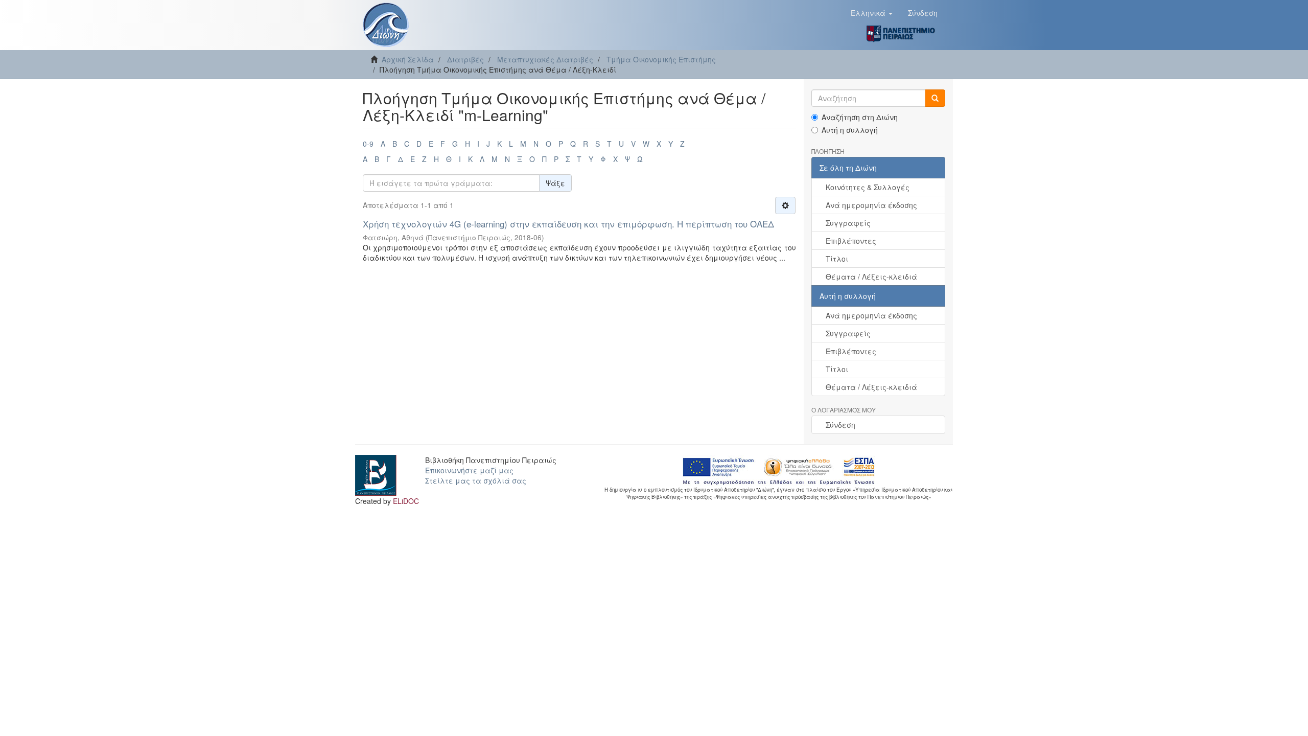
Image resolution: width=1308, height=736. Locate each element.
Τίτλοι (837, 259)
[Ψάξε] (935, 98)
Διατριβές (465, 59)
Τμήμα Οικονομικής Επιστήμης (661, 59)
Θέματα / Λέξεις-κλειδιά (871, 276)
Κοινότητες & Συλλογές (867, 187)
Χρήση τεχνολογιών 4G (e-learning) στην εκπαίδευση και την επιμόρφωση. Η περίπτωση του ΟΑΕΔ (568, 223)
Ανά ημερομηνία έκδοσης (871, 205)
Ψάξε (555, 183)
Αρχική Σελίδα (408, 59)
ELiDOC (406, 501)
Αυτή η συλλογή (850, 130)
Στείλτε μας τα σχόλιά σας (475, 480)
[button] (871, 13)
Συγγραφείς (848, 223)
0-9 (368, 144)
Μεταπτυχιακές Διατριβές (545, 59)
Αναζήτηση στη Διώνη (860, 117)
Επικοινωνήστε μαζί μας (469, 470)
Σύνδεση (840, 425)
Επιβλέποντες (851, 241)
